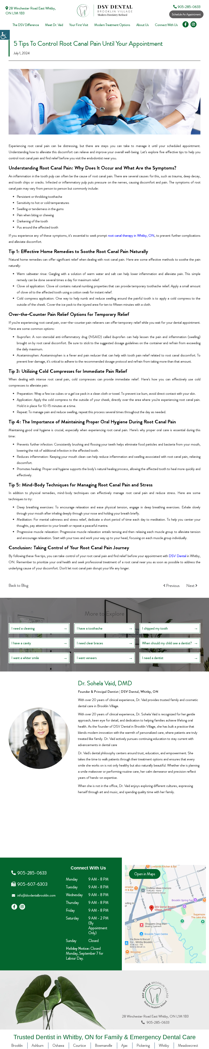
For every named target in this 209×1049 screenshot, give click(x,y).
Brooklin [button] (17, 1045)
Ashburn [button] (37, 1045)
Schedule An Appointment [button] (186, 14)
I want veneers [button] (87, 657)
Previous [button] (172, 586)
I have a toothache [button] (89, 628)
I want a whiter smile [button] (25, 657)
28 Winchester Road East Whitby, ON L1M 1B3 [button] (31, 11)
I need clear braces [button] (90, 643)
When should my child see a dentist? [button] (167, 643)
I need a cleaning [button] (22, 628)
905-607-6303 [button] (32, 884)
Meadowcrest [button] (188, 1045)
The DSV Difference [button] (26, 25)
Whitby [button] (164, 1045)
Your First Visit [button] (78, 25)
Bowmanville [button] (103, 1045)
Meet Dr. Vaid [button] (54, 25)
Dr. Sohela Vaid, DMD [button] (105, 683)
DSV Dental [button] (177, 555)
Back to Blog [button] (18, 585)
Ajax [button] (124, 1045)
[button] (5, 35)
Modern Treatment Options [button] (112, 25)
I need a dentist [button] (152, 657)
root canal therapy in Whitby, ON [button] (131, 235)
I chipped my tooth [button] (155, 628)
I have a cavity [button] (21, 643)
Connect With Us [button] (166, 25)
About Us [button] (142, 25)
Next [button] (190, 586)
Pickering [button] (143, 1045)
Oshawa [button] (58, 1045)
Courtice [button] (79, 1045)
